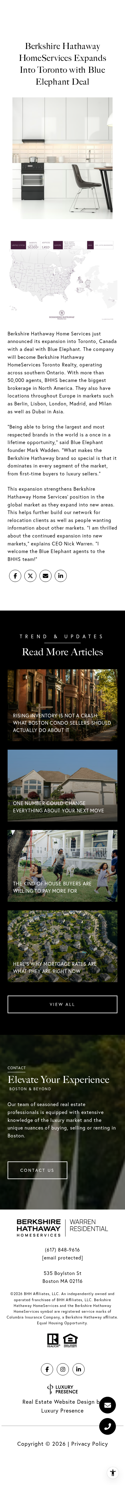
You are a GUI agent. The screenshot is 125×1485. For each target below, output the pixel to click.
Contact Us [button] (37, 1170)
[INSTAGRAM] (63, 1369)
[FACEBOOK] (47, 1369)
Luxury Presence (62, 1410)
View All (62, 1004)
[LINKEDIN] (79, 1369)
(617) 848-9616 (62, 1250)
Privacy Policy (89, 1443)
